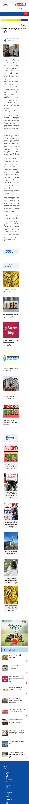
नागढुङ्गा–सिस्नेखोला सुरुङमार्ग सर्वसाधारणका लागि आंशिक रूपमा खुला (11, 580)
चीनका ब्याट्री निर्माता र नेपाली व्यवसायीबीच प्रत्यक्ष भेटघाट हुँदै (11, 524)
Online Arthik (11, 40)
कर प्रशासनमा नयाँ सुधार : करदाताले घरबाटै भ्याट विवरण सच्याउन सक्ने (10, 396)
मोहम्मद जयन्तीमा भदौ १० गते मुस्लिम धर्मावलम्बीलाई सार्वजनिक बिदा (10, 343)
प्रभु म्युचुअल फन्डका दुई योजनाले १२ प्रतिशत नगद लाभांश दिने (10, 422)
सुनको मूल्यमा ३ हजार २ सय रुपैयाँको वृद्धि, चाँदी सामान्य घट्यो (11, 608)
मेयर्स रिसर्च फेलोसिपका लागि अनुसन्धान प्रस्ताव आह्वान (11, 495)
